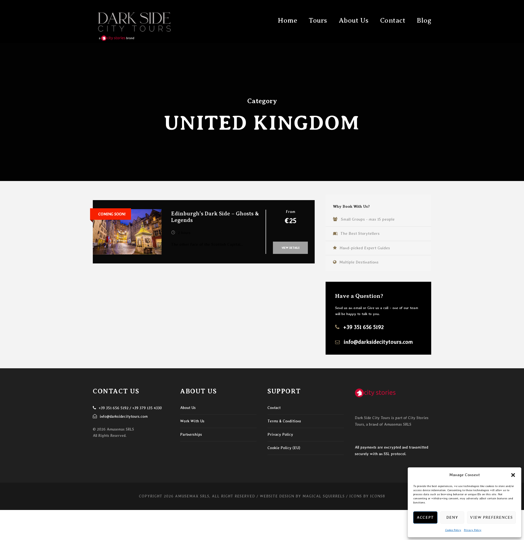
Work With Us (192, 421)
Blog (424, 20)
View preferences (491, 517)
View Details (290, 247)
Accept (425, 517)
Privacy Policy (472, 530)
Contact (393, 20)
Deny (452, 517)
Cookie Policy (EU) (283, 448)
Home (287, 20)
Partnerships (191, 434)
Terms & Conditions (284, 421)
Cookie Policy (453, 530)
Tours (318, 20)
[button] (513, 475)
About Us (354, 20)
